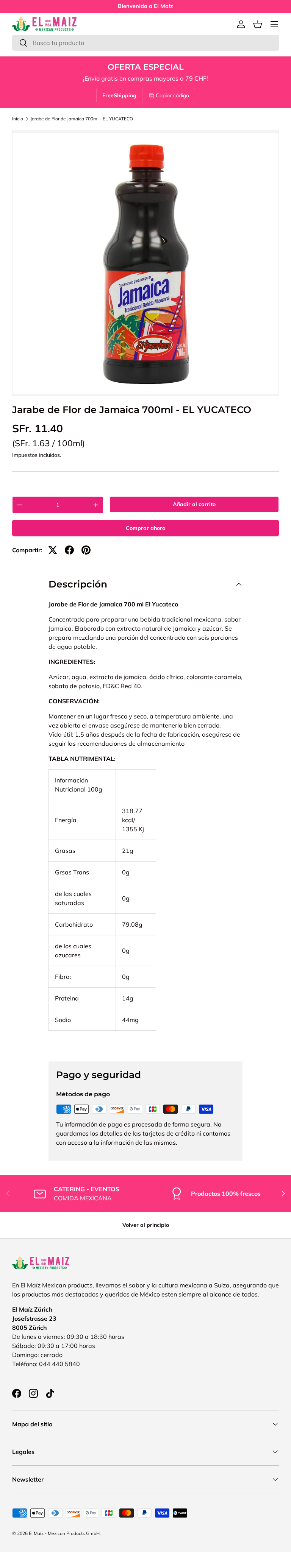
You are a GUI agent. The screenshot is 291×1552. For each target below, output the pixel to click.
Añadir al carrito (194, 504)
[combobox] (145, 43)
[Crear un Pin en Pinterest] (86, 550)
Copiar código (172, 95)
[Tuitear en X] (52, 550)
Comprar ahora (146, 528)
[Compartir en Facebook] (69, 550)
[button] (257, 24)
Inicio (17, 119)
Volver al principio (145, 1225)
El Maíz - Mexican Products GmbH (64, 1533)
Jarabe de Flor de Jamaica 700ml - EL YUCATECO (81, 119)
